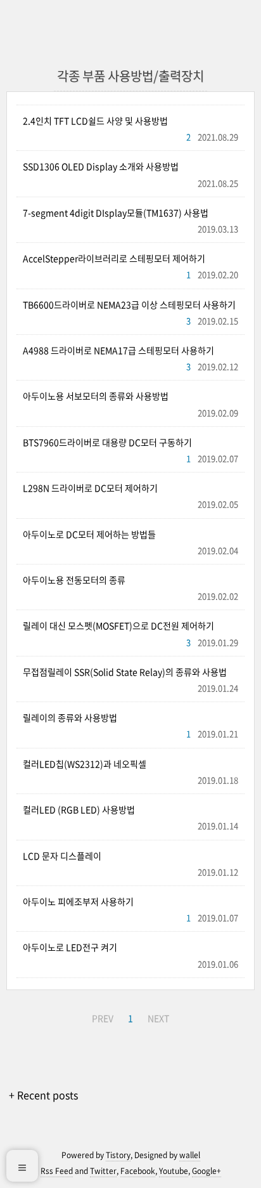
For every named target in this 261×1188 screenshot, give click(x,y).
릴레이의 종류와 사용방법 (70, 717)
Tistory (118, 1155)
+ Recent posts (43, 1094)
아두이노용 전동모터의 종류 (74, 579)
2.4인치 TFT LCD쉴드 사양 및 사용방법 (95, 120)
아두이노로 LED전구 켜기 (70, 947)
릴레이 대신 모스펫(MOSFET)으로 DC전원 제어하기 (118, 625)
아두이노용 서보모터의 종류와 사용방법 (96, 395)
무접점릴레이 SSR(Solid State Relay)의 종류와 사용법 (125, 671)
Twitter (103, 1171)
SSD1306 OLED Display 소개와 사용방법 (101, 166)
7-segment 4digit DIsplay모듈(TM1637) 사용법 (115, 212)
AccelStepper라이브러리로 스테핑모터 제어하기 (114, 258)
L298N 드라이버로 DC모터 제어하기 (90, 487)
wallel (189, 1155)
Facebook (137, 1171)
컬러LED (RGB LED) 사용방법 (79, 809)
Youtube (173, 1171)
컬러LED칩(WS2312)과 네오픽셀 (84, 763)
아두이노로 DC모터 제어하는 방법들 (89, 534)
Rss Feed (57, 1171)
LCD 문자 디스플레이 (62, 855)
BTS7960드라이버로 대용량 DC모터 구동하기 (107, 442)
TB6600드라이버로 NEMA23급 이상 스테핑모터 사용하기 (129, 304)
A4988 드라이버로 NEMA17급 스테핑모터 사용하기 (118, 350)
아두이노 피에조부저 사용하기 (78, 901)
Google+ (206, 1171)
